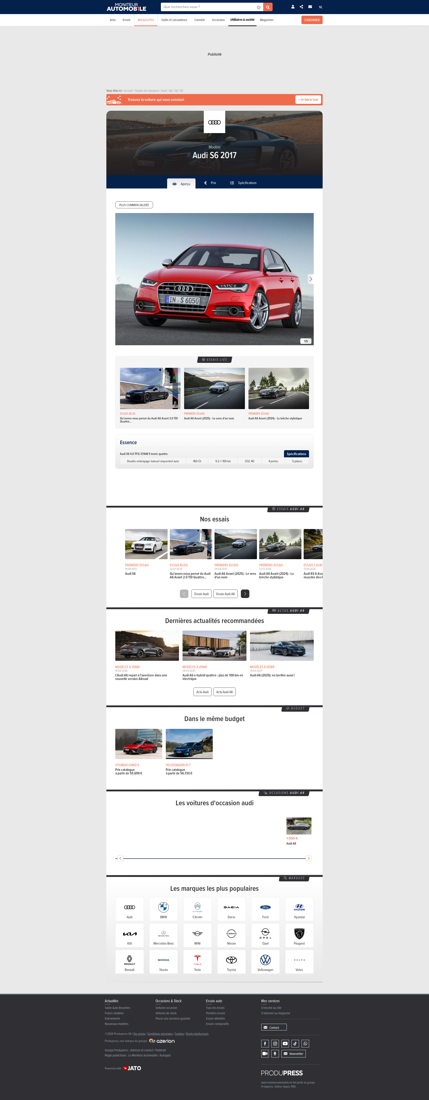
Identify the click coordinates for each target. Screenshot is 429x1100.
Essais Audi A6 (225, 593)
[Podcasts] (275, 1054)
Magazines (266, 19)
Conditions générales (160, 1033)
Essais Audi (201, 593)
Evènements (112, 1018)
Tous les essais (215, 1007)
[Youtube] (285, 1044)
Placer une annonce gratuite (173, 1018)
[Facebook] (265, 1044)
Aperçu (185, 183)
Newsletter (296, 1053)
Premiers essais (215, 1013)
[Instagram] (275, 1044)
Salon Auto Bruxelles (117, 1007)
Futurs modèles (114, 1013)
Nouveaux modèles (116, 1023)
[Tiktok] (295, 1044)
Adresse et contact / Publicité (148, 1050)
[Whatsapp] (305, 1044)
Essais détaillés (215, 1018)
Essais (126, 19)
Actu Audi (202, 691)
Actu (113, 19)
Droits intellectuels (197, 1033)
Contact (274, 1027)
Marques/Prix (146, 19)
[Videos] (265, 1054)
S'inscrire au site (271, 1007)
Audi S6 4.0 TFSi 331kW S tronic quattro (144, 453)
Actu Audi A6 (224, 691)
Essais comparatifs (217, 1023)
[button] (311, 279)
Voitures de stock (166, 1013)
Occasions (218, 19)
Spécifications (247, 182)
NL (321, 7)
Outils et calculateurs (174, 19)
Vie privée (139, 1033)
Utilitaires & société (242, 19)
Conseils (199, 19)
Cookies (179, 1033)
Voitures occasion (166, 1007)
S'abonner (312, 19)
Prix (213, 182)
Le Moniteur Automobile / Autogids (149, 1055)
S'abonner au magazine (275, 1013)
